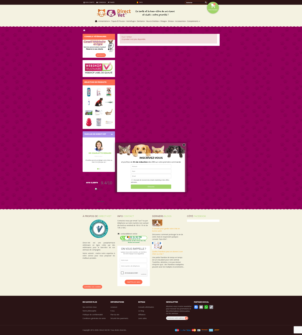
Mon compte (89, 2)
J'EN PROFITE (101, 55)
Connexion (102, 2)
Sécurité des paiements (119, 318)
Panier (112, 2)
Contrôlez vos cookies (92, 287)
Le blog (141, 311)
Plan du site (114, 314)
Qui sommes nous (90, 307)
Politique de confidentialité (93, 314)
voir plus (100, 201)
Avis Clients (92, 183)
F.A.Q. (112, 311)
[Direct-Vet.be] (150, 13)
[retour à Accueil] (84, 30)
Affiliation (141, 314)
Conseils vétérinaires (146, 307)
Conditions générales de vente (94, 318)
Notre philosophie (89, 311)
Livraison (113, 307)
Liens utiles (142, 318)
